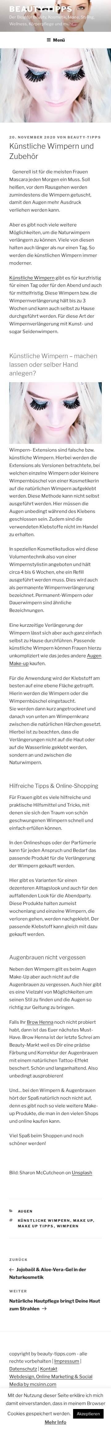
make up (83, 1220)
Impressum (66, 1361)
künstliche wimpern (44, 1220)
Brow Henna (40, 1022)
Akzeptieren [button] (88, 1413)
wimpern (68, 1226)
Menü (59, 40)
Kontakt (48, 1369)
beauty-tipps (84, 137)
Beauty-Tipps (41, 9)
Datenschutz (23, 1369)
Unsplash (82, 1173)
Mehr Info (55, 1422)
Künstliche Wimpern (32, 278)
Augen (25, 1211)
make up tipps (36, 1226)
